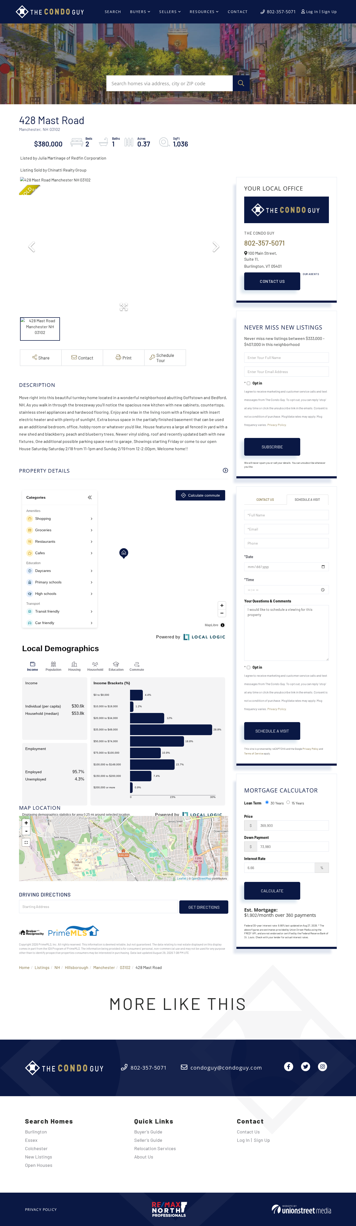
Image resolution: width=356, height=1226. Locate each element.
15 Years (298, 803)
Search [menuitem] (113, 11)
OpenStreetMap (201, 878)
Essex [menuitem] (31, 1140)
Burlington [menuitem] (36, 1131)
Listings (42, 967)
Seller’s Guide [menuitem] (148, 1140)
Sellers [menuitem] (168, 11)
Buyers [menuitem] (138, 11)
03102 (125, 967)
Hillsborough (76, 967)
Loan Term (252, 803)
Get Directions (203, 907)
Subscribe (272, 446)
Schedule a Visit (307, 499)
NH (57, 967)
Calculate (272, 890)
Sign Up (329, 11)
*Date (248, 556)
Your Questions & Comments (267, 601)
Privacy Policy (276, 424)
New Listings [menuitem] (38, 1157)
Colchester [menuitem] (36, 1148)
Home (24, 967)
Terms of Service (253, 753)
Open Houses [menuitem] (38, 1165)
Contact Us (272, 281)
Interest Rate (255, 858)
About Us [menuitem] (143, 1157)
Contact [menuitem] (238, 11)
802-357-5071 (281, 12)
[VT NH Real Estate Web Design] (301, 1209)
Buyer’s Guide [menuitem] (148, 1131)
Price (248, 816)
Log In (312, 11)
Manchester (104, 967)
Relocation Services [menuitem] (155, 1148)
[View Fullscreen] (26, 842)
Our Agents (311, 274)
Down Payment (256, 837)
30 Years (277, 803)
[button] (241, 83)
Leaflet (181, 878)
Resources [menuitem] (202, 11)
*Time (249, 579)
